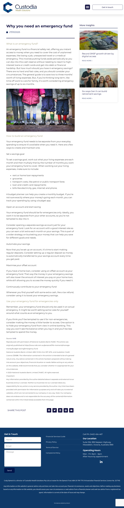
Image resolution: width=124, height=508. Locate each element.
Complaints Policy (53, 453)
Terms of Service (52, 447)
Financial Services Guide (55, 436)
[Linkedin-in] (101, 461)
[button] (87, 7)
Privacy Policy (51, 442)
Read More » (87, 61)
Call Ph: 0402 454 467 (93, 434)
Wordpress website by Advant (62, 503)
